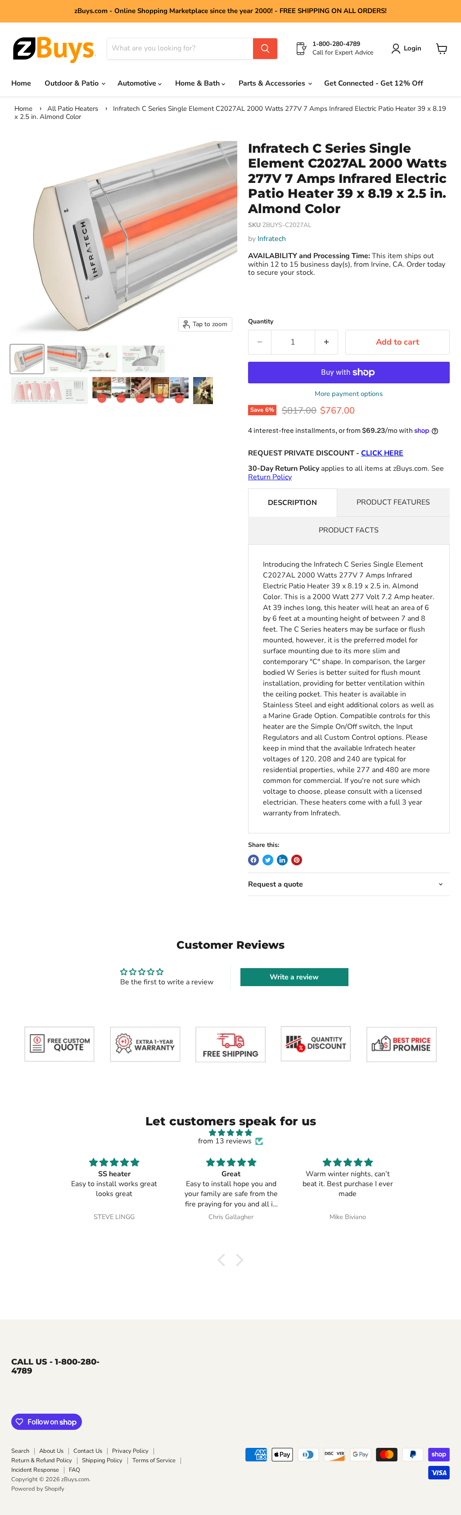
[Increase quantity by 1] (326, 342)
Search (20, 1451)
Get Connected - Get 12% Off (373, 83)
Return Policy (270, 477)
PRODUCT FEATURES (393, 502)
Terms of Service (154, 1460)
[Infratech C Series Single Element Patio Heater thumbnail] (82, 359)
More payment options (349, 394)
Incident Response (35, 1470)
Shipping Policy (102, 1460)
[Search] (265, 48)
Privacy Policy (130, 1451)
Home (21, 83)
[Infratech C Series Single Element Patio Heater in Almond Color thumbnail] (27, 359)
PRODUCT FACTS (349, 530)
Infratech (272, 239)
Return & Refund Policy (41, 1460)
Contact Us (87, 1451)
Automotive (138, 83)
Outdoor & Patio (72, 83)
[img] (230, 1132)
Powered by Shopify (37, 1489)
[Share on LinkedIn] (282, 860)
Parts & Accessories (273, 83)
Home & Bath (198, 83)
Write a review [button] (294, 977)
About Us (51, 1451)
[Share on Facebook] (253, 860)
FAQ (74, 1470)
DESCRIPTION (292, 503)
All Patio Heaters (72, 108)
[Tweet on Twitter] (267, 860)
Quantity (260, 321)
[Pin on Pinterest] (296, 860)
